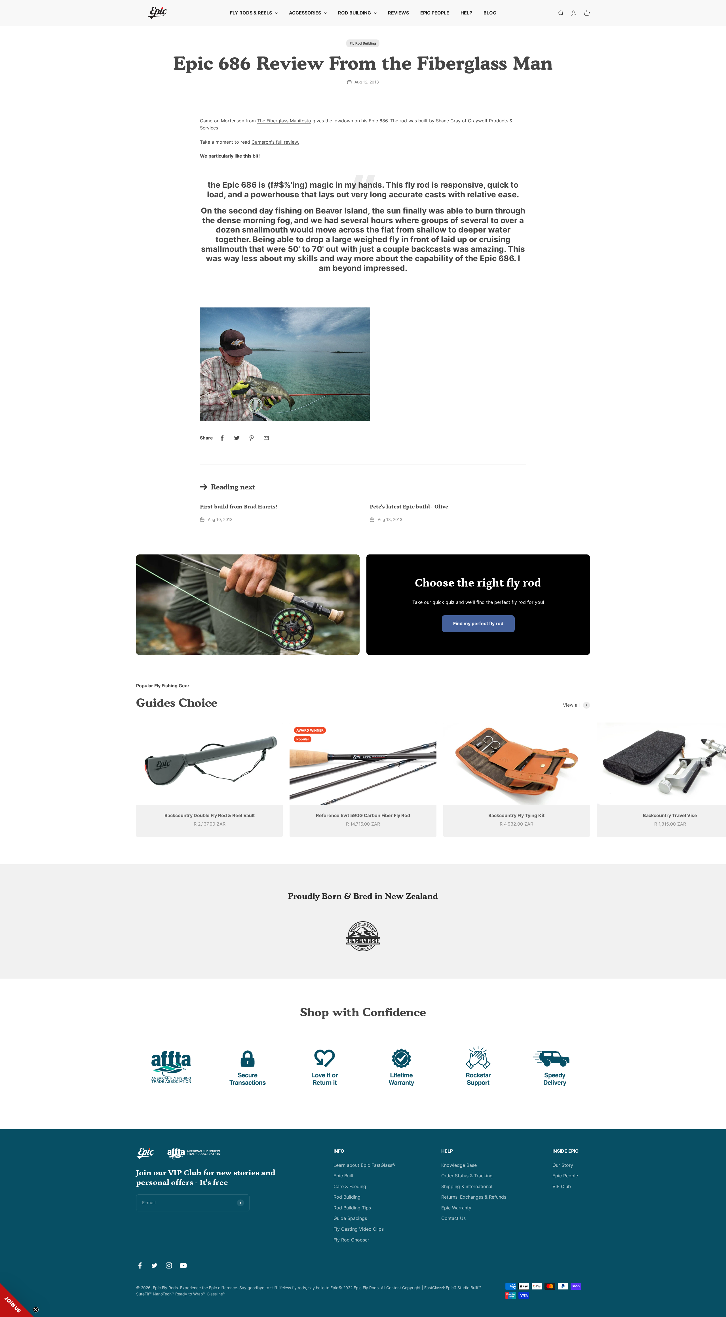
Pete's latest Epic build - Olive (409, 507)
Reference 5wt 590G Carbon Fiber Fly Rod (363, 815)
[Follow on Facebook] (140, 1265)
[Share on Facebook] (222, 438)
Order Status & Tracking (467, 1175)
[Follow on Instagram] (169, 1265)
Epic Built (344, 1175)
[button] (17, 1300)
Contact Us (453, 1218)
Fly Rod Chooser (351, 1240)
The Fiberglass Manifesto (284, 120)
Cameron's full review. (275, 142)
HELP (466, 13)
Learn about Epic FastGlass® (364, 1165)
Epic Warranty (456, 1208)
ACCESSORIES (305, 13)
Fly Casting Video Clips (359, 1229)
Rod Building (347, 1197)
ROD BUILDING (354, 13)
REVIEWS (398, 13)
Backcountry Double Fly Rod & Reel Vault (209, 815)
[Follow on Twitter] (154, 1265)
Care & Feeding (350, 1186)
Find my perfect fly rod (478, 623)
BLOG (490, 13)
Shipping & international (466, 1186)
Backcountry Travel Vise (670, 815)
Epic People (565, 1175)
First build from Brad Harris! (238, 507)
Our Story (562, 1165)
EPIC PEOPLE (434, 13)
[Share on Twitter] (236, 438)
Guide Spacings (350, 1218)
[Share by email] (266, 438)
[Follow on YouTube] (183, 1265)
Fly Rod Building (363, 43)
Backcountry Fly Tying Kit (516, 815)
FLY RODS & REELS (251, 13)
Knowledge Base (459, 1165)
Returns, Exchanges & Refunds (473, 1197)
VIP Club (561, 1186)
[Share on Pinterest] (251, 438)
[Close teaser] (36, 1309)
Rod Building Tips (352, 1208)
